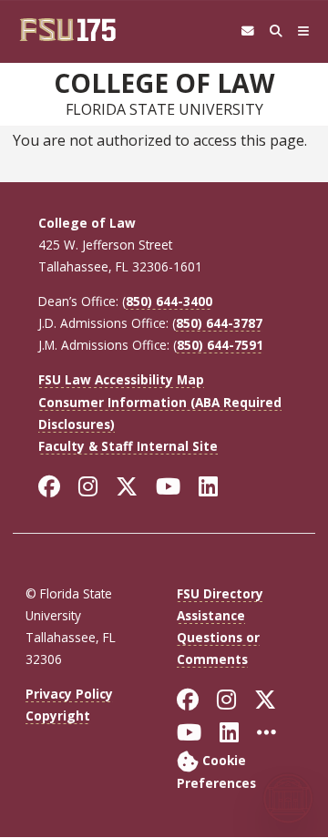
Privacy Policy (69, 693)
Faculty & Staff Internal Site (128, 446)
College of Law (164, 83)
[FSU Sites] (303, 31)
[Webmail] (247, 31)
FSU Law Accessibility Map (121, 379)
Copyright (58, 715)
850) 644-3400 (169, 301)
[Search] (275, 31)
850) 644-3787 (219, 323)
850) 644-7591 (220, 344)
